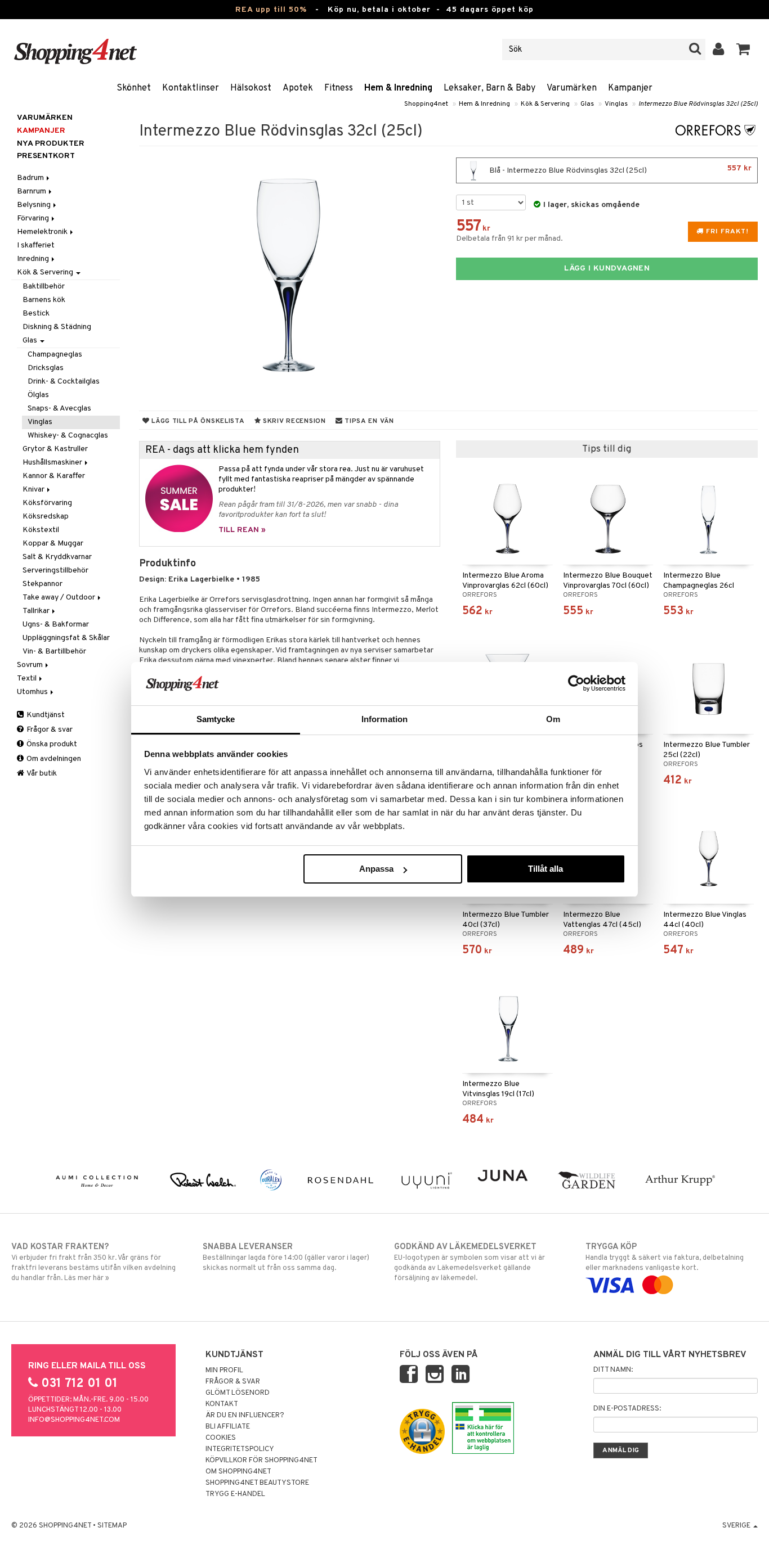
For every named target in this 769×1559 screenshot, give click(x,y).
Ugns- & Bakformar (56, 624)
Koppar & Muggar (53, 543)
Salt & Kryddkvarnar (57, 557)
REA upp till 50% (271, 10)
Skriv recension (293, 421)
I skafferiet (36, 245)
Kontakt (221, 1404)
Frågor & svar (49, 730)
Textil (27, 678)
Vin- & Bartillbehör (54, 651)
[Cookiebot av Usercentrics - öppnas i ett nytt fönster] (576, 683)
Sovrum (30, 665)
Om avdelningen (53, 759)
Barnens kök (44, 300)
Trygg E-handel (235, 1494)
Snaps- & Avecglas (59, 408)
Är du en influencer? (244, 1415)
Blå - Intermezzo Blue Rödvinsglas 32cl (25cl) (620, 169)
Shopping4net (426, 104)
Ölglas (38, 395)
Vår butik (41, 773)
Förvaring (34, 218)
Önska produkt (51, 744)
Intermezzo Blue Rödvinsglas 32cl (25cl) (698, 104)
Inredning (34, 259)
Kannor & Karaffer (54, 476)
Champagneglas (55, 354)
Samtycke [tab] (215, 719)
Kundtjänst (45, 715)
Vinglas (616, 104)
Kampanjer (630, 88)
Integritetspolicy (239, 1449)
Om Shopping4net (238, 1471)
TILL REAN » (242, 530)
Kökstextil (41, 530)
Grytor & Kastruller (55, 449)
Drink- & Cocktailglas (64, 381)
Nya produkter (50, 143)
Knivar (34, 489)
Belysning (34, 205)
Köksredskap (46, 516)
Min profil (224, 1370)
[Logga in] (718, 49)
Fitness (338, 88)
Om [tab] (553, 719)
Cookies (220, 1438)
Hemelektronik (43, 232)
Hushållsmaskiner (53, 462)
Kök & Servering (545, 104)
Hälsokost (250, 88)
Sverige (737, 1525)
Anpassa (376, 868)
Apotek (298, 88)
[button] (743, 49)
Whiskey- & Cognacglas (68, 435)
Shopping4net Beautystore (257, 1483)
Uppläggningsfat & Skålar (66, 638)
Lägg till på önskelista (196, 421)
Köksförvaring (47, 503)
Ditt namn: (613, 1370)
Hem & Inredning (398, 88)
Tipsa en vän (368, 421)
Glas (587, 104)
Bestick (36, 313)
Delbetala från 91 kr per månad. (509, 239)
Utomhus (33, 692)
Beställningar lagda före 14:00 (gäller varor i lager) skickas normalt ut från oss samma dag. (286, 1257)
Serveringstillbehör (55, 570)
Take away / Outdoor (60, 597)
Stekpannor (42, 584)
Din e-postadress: (627, 1408)
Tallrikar (37, 611)
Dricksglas (46, 368)
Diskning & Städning (57, 327)
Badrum (31, 178)
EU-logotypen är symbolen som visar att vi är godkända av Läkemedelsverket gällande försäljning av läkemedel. (469, 1262)
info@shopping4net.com (74, 1420)
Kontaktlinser (190, 88)
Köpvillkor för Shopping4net (261, 1460)
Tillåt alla (545, 868)
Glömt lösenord (237, 1393)
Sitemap (112, 1525)
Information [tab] (384, 719)
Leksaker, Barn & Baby (489, 88)
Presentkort (46, 156)
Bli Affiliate (227, 1426)
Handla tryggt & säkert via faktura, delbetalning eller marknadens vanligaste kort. (664, 1257)
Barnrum (32, 191)
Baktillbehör (44, 286)
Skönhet (134, 88)
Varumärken (572, 88)
